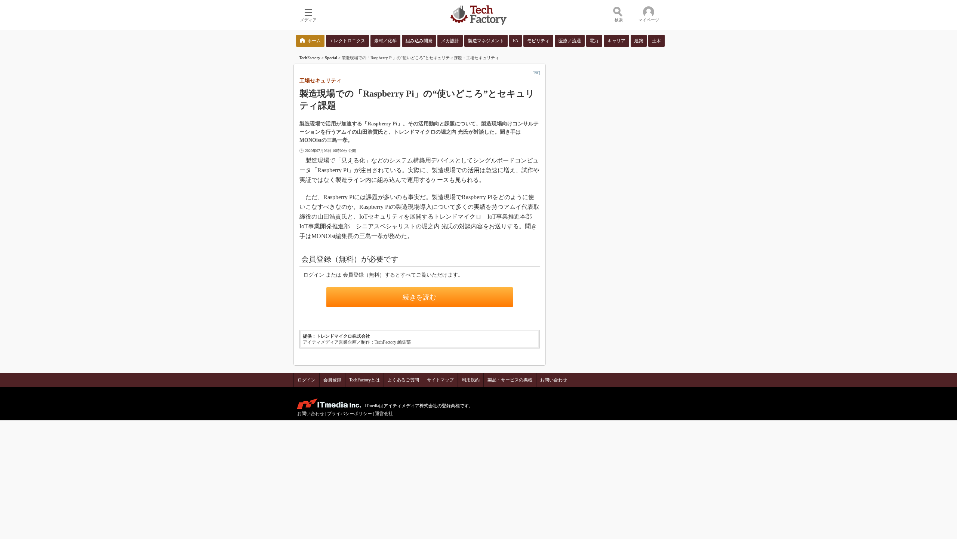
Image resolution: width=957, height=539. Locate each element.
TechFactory (309, 57)
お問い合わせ (553, 380)
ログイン (307, 380)
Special (331, 57)
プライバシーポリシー (349, 413)
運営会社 (384, 413)
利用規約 (471, 380)
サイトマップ (440, 380)
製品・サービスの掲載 (509, 380)
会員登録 (332, 380)
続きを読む (419, 297)
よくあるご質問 (403, 380)
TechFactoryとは (364, 380)
